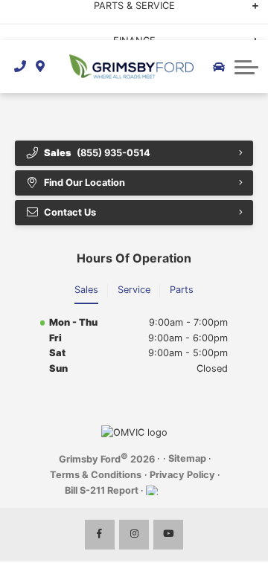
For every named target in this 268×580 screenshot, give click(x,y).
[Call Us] (20, 66)
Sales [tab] (86, 289)
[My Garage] (219, 67)
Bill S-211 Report (101, 490)
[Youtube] (168, 535)
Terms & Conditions (95, 474)
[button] (246, 67)
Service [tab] (134, 289)
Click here (33, 27)
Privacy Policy (182, 474)
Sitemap (187, 458)
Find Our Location (84, 182)
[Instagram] (134, 535)
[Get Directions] (40, 66)
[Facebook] (100, 535)
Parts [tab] (182, 289)
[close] (246, 11)
